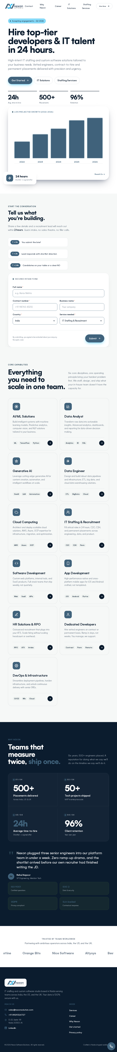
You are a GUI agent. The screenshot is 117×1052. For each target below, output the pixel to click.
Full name (18, 287)
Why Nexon (43, 6)
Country (17, 314)
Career (58, 6)
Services (73, 1010)
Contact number (21, 301)
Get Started (18, 80)
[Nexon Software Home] (14, 6)
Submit (93, 338)
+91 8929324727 (17, 1014)
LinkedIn (12, 1028)
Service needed (67, 314)
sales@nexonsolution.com (21, 1009)
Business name (67, 301)
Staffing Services (86, 6)
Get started (74, 1026)
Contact (29, 6)
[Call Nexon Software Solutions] (111, 1046)
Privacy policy (75, 1032)
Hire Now (102, 6)
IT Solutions (71, 6)
